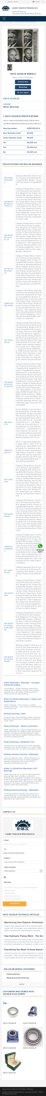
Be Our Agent (23, 93)
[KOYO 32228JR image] (23, 48)
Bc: (4, 152)
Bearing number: (10, 128)
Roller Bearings (20, 22)
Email (6, 840)
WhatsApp (23, 87)
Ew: (4, 147)
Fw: (4, 143)
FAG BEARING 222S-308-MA (8, 659)
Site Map (22, 1089)
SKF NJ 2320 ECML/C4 (8, 271)
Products (10, 22)
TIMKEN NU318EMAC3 (8, 549)
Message (7, 882)
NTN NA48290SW (8, 515)
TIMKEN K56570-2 (8, 451)
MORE (21, 984)
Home (4, 22)
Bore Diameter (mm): (12, 133)
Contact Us (14, 1089)
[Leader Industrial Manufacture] (6, 8)
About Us (5, 1089)
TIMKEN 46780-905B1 (8, 304)
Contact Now (23, 82)
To (5, 849)
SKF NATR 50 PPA (8, 572)
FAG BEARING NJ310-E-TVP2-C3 (8, 384)
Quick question (10, 867)
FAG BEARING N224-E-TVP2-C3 (8, 204)
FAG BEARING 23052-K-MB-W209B (8, 627)
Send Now (15, 903)
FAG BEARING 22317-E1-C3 (8, 237)
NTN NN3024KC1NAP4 (8, 180)
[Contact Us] (40, 548)
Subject (6, 858)
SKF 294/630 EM (8, 341)
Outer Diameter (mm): (12, 138)
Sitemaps (30, 1089)
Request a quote (13, 2)
